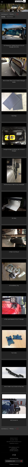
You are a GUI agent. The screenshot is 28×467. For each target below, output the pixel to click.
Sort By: (3, 16)
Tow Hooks (14, 352)
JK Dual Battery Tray (14, 285)
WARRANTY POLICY (14, 443)
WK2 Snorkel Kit (14, 420)
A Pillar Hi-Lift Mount (14, 251)
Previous (11, 14)
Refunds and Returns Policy (14, 441)
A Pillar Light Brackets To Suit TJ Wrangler (14, 319)
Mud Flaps (14, 115)
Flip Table (14, 218)
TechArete (16, 464)
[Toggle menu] (3, 2)
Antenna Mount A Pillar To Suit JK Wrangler (14, 184)
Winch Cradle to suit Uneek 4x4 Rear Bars (14, 386)
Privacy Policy (14, 438)
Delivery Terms (14, 439)
